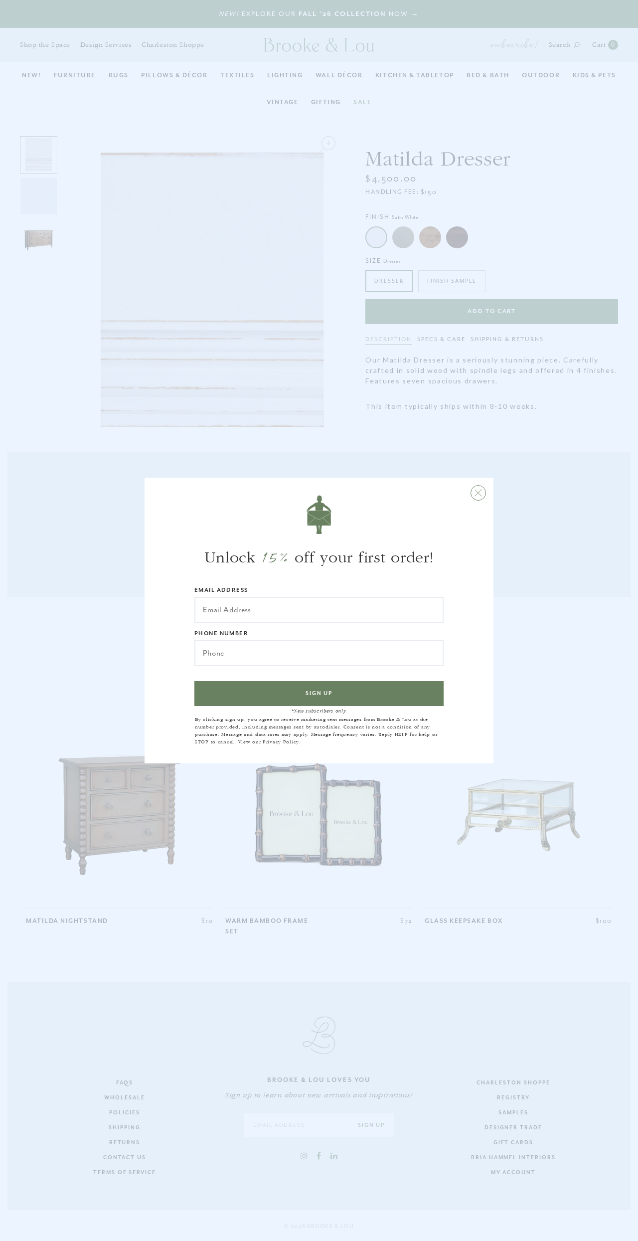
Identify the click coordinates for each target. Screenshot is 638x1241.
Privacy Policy (281, 742)
